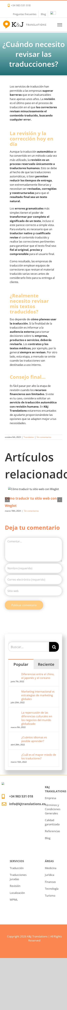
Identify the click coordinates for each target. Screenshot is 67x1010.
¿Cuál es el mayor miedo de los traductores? (38, 756)
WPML (14, 899)
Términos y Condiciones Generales (52, 809)
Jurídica (49, 875)
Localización (17, 893)
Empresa (50, 798)
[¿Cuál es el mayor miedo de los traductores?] (15, 755)
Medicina (50, 868)
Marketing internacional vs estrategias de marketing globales (37, 695)
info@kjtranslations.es (27, 804)
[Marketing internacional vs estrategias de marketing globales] (15, 691)
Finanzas (50, 882)
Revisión (15, 886)
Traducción (17, 868)
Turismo (50, 895)
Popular (20, 664)
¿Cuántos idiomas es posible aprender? (34, 739)
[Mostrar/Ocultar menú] (60, 24)
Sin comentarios (44, 437)
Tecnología (51, 888)
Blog (47, 838)
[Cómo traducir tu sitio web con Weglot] (33, 489)
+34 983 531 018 (21, 5)
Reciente (46, 664)
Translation (29, 437)
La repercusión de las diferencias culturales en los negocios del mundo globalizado (36, 718)
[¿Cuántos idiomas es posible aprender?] (15, 737)
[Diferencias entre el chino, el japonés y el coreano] (15, 674)
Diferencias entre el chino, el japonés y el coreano (37, 676)
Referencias (52, 831)
